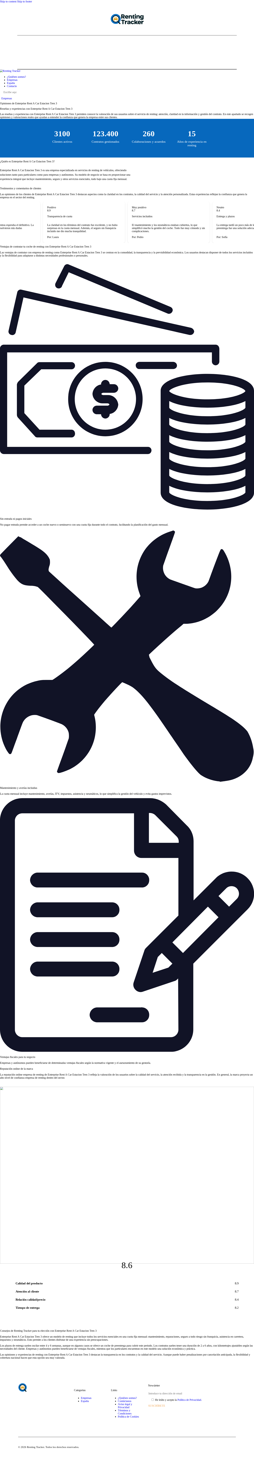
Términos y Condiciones (124, 1412)
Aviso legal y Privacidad (125, 1406)
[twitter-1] (6, 95)
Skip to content (8, 1)
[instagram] (13, 95)
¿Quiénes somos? (127, 1397)
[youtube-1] (10, 95)
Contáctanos (124, 1401)
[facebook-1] (2, 95)
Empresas (6, 98)
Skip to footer (24, 1)
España (85, 1401)
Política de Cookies (128, 1416)
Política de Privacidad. (189, 1399)
